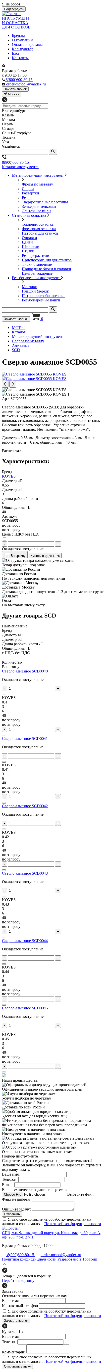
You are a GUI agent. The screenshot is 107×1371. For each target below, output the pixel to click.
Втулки (28, 251)
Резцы (27, 197)
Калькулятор (22, 49)
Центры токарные (37, 273)
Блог (16, 53)
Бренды (18, 35)
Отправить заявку (17, 1366)
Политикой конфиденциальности (72, 1224)
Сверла (28, 189)
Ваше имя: (11, 1174)
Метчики (29, 287)
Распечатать (12, 451)
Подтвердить (14, 9)
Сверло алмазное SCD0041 (25, 738)
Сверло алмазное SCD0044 (25, 941)
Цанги (27, 242)
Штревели (30, 246)
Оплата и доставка (28, 44)
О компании (22, 40)
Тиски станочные (37, 264)
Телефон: (9, 1179)
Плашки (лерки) (35, 291)
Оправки (29, 238)
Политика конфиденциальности (29, 1259)
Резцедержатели (35, 255)
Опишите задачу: (16, 1209)
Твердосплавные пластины (45, 202)
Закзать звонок (15, 89)
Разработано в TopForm (77, 1259)
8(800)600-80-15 (15, 162)
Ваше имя (10, 1300)
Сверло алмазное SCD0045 (25, 1008)
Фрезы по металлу (37, 184)
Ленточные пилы (36, 211)
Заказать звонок (16, 319)
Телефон (9, 1342)
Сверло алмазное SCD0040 (25, 671)
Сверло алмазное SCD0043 (25, 873)
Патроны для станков (40, 233)
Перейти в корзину (18, 1280)
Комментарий (13, 1352)
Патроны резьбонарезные (43, 296)
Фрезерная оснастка (39, 229)
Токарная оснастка (38, 224)
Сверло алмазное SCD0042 (25, 806)
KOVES (9, 476)
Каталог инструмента (20, 167)
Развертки (30, 193)
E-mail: (7, 1185)
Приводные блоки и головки (46, 269)
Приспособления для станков (47, 260)
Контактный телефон (20, 1306)
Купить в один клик (45, 556)
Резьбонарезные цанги (41, 300)
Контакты (20, 58)
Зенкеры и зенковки (39, 206)
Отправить (12, 1214)
